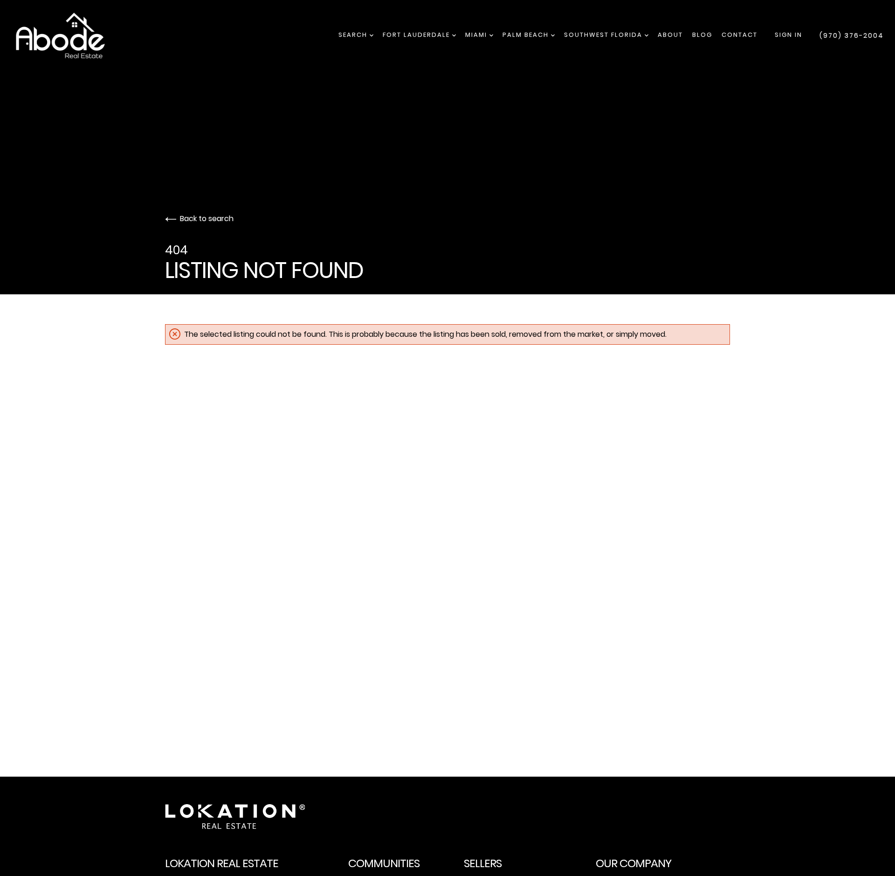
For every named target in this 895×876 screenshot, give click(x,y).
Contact (739, 34)
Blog (702, 34)
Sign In (788, 34)
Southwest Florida (604, 34)
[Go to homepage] (69, 35)
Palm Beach (527, 34)
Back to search (207, 218)
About (670, 34)
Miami (477, 34)
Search (354, 34)
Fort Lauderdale (417, 34)
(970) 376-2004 (851, 35)
